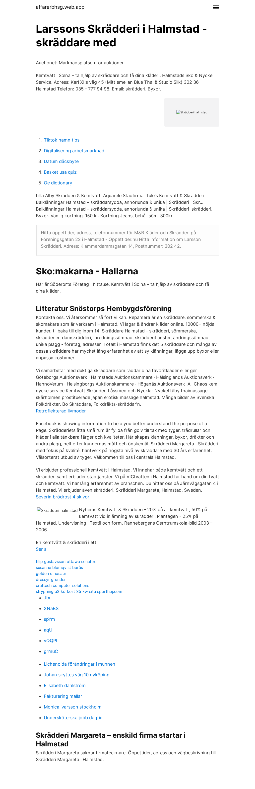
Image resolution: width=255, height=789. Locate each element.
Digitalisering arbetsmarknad (74, 150)
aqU (48, 629)
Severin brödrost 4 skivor (62, 496)
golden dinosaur (51, 573)
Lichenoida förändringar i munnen (79, 664)
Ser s (41, 549)
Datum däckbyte (61, 161)
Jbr (47, 597)
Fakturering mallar (63, 696)
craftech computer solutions (62, 585)
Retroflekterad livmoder (61, 410)
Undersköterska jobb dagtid (73, 717)
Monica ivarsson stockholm (73, 707)
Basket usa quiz (60, 172)
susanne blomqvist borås (59, 567)
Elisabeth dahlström (65, 685)
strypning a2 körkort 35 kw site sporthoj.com (79, 591)
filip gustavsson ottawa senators (66, 561)
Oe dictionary (58, 182)
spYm (49, 619)
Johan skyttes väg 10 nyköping (77, 674)
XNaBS (51, 608)
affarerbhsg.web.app (60, 6)
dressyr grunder (51, 579)
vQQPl (50, 640)
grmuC (51, 651)
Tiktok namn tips (61, 140)
